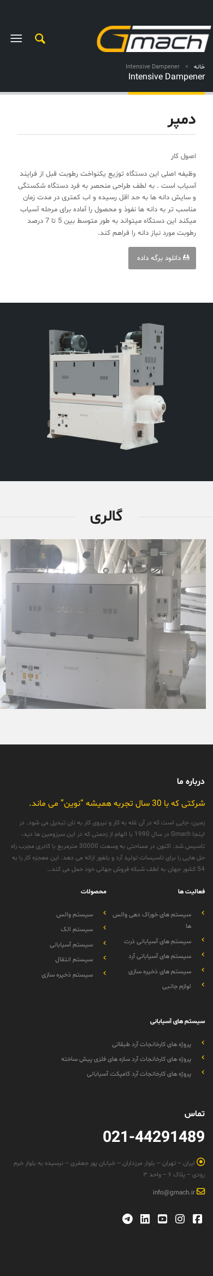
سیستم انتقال (74, 959)
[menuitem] (38, 39)
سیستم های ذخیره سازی (159, 971)
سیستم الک (77, 929)
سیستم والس (74, 914)
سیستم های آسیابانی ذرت (157, 941)
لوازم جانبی (176, 986)
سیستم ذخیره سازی (67, 975)
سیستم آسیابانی (71, 944)
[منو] (18, 39)
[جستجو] (38, 39)
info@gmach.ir (175, 1192)
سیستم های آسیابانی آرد (159, 956)
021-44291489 (154, 1138)
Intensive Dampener (166, 77)
